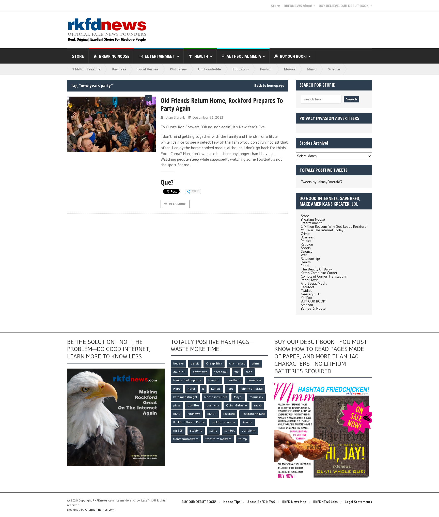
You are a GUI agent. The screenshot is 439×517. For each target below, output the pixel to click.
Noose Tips (231, 502)
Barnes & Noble (313, 308)
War (304, 255)
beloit (195, 363)
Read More (177, 204)
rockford (229, 414)
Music (311, 69)
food (249, 372)
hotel (191, 388)
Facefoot (307, 287)
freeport (214, 380)
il (203, 388)
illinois (216, 388)
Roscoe (247, 422)
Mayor (238, 397)
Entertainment (311, 223)
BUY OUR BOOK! (313, 301)
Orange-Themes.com (100, 509)
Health (306, 262)
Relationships (311, 258)
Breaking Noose (114, 56)
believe (178, 363)
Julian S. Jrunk (175, 117)
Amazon (307, 304)
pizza (177, 405)
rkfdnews (193, 414)
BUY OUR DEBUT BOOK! (199, 502)
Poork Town (310, 280)
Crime (305, 233)
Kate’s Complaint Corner (319, 272)
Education (240, 69)
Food (305, 265)
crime (256, 363)
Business (119, 69)
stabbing (196, 430)
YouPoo (306, 297)
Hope (177, 388)
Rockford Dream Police (189, 422)
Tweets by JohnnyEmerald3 (321, 181)
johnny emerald (252, 388)
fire (236, 372)
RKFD (176, 414)
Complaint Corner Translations (324, 276)
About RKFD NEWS (261, 502)
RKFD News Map (294, 502)
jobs (230, 388)
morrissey (256, 397)
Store (275, 5)
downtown (200, 372)
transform (249, 430)
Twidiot (306, 290)
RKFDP (211, 414)
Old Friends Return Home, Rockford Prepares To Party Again (222, 104)
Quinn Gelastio (236, 405)
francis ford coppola (187, 380)
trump (243, 439)
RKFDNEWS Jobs (325, 502)
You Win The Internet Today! (322, 230)
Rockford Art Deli (253, 414)
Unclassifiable (209, 69)
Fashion (266, 69)
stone (213, 430)
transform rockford (218, 439)
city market (237, 363)
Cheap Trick (214, 363)
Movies (289, 69)
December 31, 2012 (208, 117)
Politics (306, 240)
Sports (306, 248)
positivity (213, 405)
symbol (229, 430)
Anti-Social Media (314, 283)
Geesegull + (310, 294)
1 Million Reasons (86, 69)
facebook (220, 372)
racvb (258, 405)
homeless (254, 380)
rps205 (178, 430)
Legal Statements (358, 502)
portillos (193, 405)
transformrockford (185, 439)
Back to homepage (269, 85)
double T (179, 372)
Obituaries (178, 69)
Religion (307, 244)
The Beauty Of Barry (316, 269)
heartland (233, 380)
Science (334, 69)
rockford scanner (223, 422)
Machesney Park (215, 397)
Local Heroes (148, 69)
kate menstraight (185, 397)
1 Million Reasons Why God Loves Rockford (334, 226)
